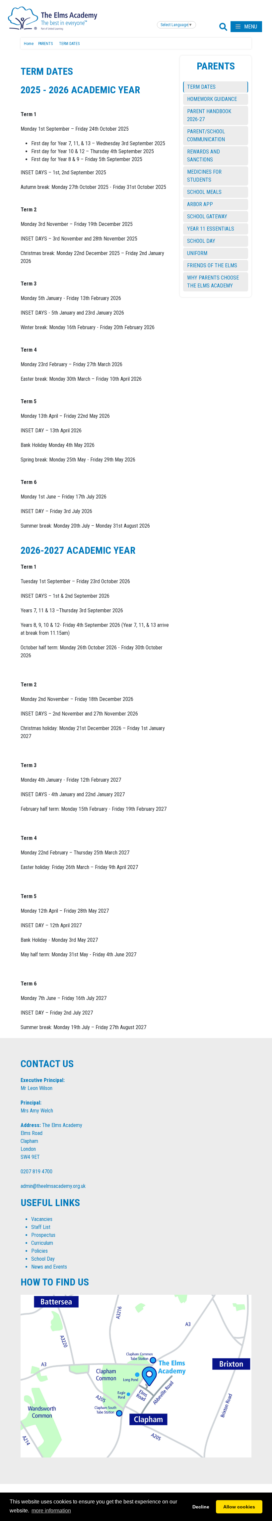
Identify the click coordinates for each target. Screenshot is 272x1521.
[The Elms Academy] (52, 18)
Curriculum (42, 1243)
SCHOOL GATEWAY (207, 216)
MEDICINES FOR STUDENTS (204, 176)
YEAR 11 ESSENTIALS (210, 229)
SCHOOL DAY (201, 241)
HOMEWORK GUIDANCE (212, 99)
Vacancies (41, 1219)
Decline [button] (200, 1506)
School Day (43, 1259)
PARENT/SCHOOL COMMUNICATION (206, 135)
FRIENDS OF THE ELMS (212, 265)
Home (29, 43)
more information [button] (51, 1510)
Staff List (40, 1227)
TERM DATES (201, 87)
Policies (39, 1251)
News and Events (49, 1267)
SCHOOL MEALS (204, 192)
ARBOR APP (200, 204)
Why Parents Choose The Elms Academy (213, 282)
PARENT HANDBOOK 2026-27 (209, 115)
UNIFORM (197, 253)
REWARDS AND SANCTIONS (203, 156)
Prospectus (43, 1235)
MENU (250, 26)
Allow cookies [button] (239, 1506)
